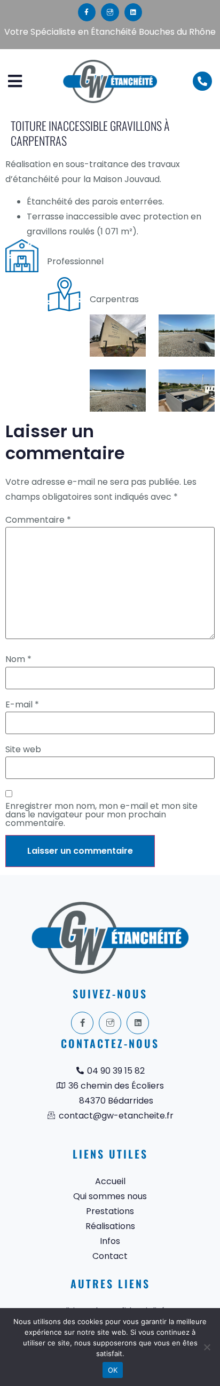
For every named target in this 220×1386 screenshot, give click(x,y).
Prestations (110, 1211)
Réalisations (110, 1226)
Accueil (110, 1181)
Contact (110, 1256)
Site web (23, 749)
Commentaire (38, 520)
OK (113, 1370)
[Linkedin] (133, 12)
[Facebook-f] (87, 12)
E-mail (22, 704)
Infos (110, 1241)
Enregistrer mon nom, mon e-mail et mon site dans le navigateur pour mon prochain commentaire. (101, 815)
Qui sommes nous (110, 1196)
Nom (18, 659)
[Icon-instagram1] (110, 12)
